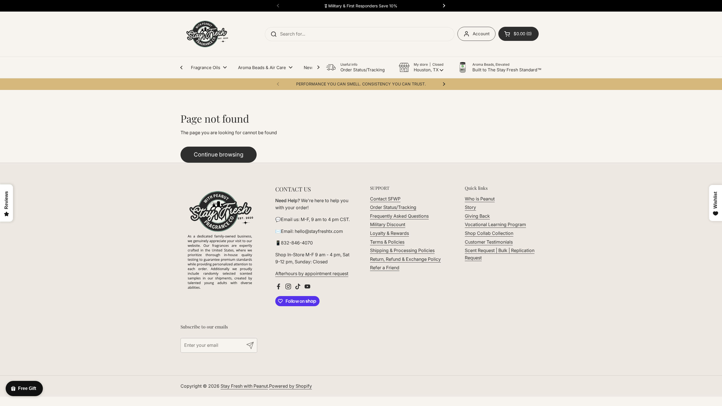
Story (470, 207)
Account (481, 33)
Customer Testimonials (489, 242)
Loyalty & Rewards (389, 233)
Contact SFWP (385, 199)
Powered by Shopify (290, 386)
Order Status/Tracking (393, 207)
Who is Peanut (480, 199)
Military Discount (387, 224)
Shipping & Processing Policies (402, 250)
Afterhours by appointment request (311, 273)
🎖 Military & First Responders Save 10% (361, 6)
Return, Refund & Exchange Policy (405, 259)
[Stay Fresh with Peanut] (205, 34)
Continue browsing (218, 154)
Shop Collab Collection (489, 233)
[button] (421, 67)
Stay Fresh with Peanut (244, 386)
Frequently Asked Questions (399, 216)
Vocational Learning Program (495, 224)
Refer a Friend (384, 267)
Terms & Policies (387, 242)
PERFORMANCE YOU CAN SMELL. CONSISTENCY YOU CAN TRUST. (361, 84)
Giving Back (477, 216)
